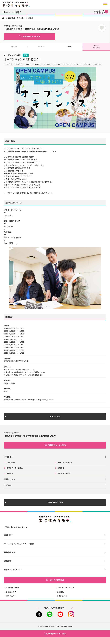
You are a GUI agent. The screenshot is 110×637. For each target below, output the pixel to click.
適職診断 (8, 561)
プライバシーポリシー (65, 587)
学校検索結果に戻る (55, 502)
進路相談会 (8, 535)
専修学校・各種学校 (16, 18)
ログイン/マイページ (13, 569)
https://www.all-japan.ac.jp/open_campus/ (37, 399)
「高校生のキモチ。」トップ (16, 527)
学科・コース (9, 479)
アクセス (10, 473)
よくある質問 (11, 592)
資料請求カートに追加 (31, 36)
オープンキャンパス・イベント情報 (19, 543)
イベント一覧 (55, 416)
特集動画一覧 (9, 552)
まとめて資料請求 (57, 580)
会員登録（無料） (13, 587)
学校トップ (13, 47)
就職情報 (61, 468)
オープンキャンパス (96, 46)
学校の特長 (11, 462)
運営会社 (60, 592)
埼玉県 (30, 18)
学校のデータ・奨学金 (15, 468)
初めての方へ (11, 596)
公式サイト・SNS (64, 473)
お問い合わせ (62, 596)
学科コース (41, 47)
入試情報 (69, 47)
